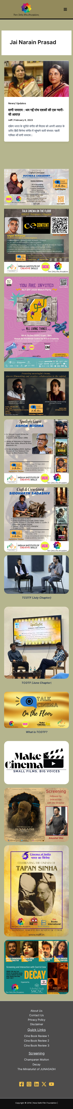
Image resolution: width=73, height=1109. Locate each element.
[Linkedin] (36, 1084)
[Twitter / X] (44, 1084)
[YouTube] (51, 1084)
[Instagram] (29, 1084)
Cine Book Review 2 (36, 1040)
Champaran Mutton (36, 1059)
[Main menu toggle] (65, 9)
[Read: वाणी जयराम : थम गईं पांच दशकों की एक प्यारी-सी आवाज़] (36, 78)
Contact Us (36, 1015)
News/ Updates (17, 103)
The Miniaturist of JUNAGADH (36, 1069)
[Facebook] (21, 1084)
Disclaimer (36, 1024)
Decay (36, 1064)
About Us (36, 1010)
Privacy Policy (36, 1019)
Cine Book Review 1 (36, 1036)
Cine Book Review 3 (36, 1045)
